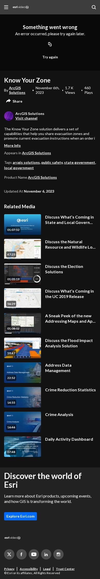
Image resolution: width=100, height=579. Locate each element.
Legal (47, 569)
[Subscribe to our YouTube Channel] (34, 554)
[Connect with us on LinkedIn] (46, 554)
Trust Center (65, 569)
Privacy (9, 569)
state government (79, 162)
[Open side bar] (6, 7)
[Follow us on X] (9, 554)
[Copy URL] (50, 45)
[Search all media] (94, 7)
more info (12, 145)
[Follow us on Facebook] (21, 554)
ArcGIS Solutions (17, 90)
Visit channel (26, 118)
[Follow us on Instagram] (58, 554)
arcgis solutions (26, 162)
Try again (50, 57)
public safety (52, 162)
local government (19, 168)
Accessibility (29, 569)
